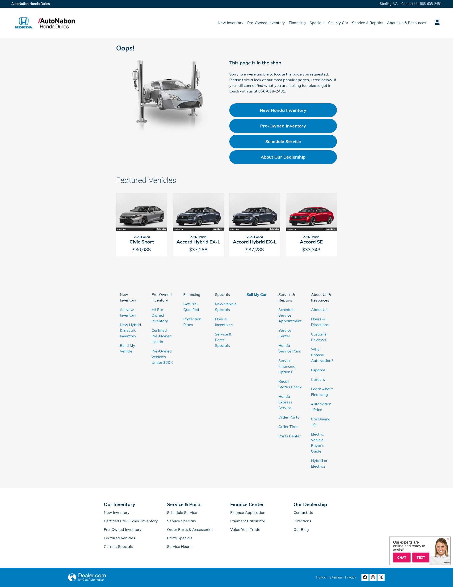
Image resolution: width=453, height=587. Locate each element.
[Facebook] (365, 577)
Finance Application (247, 512)
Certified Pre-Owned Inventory (131, 521)
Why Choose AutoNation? (322, 355)
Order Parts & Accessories (190, 529)
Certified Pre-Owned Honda (161, 336)
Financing (297, 22)
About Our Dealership (283, 156)
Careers (318, 379)
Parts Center (289, 436)
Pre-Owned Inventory (266, 22)
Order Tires (288, 426)
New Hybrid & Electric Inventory (130, 330)
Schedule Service (283, 141)
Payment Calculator (247, 521)
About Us (319, 309)
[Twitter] (381, 577)
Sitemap (335, 577)
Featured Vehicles (119, 538)
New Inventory (230, 22)
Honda (321, 577)
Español (318, 370)
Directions (302, 521)
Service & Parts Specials (223, 340)
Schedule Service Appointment (290, 315)
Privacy (350, 577)
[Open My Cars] (436, 22)
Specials (317, 22)
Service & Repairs (367, 22)
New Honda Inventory (283, 110)
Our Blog (301, 529)
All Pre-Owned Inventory (159, 315)
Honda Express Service (285, 402)
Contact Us (303, 512)
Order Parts (288, 417)
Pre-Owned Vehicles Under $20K (162, 357)
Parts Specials (180, 538)
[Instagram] (373, 577)
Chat (401, 557)
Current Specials (118, 546)
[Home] (23, 22)
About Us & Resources (406, 22)
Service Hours (179, 546)
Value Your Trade (245, 529)
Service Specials (181, 521)
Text (421, 557)
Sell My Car (338, 22)
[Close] (448, 539)
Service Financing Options (286, 366)
